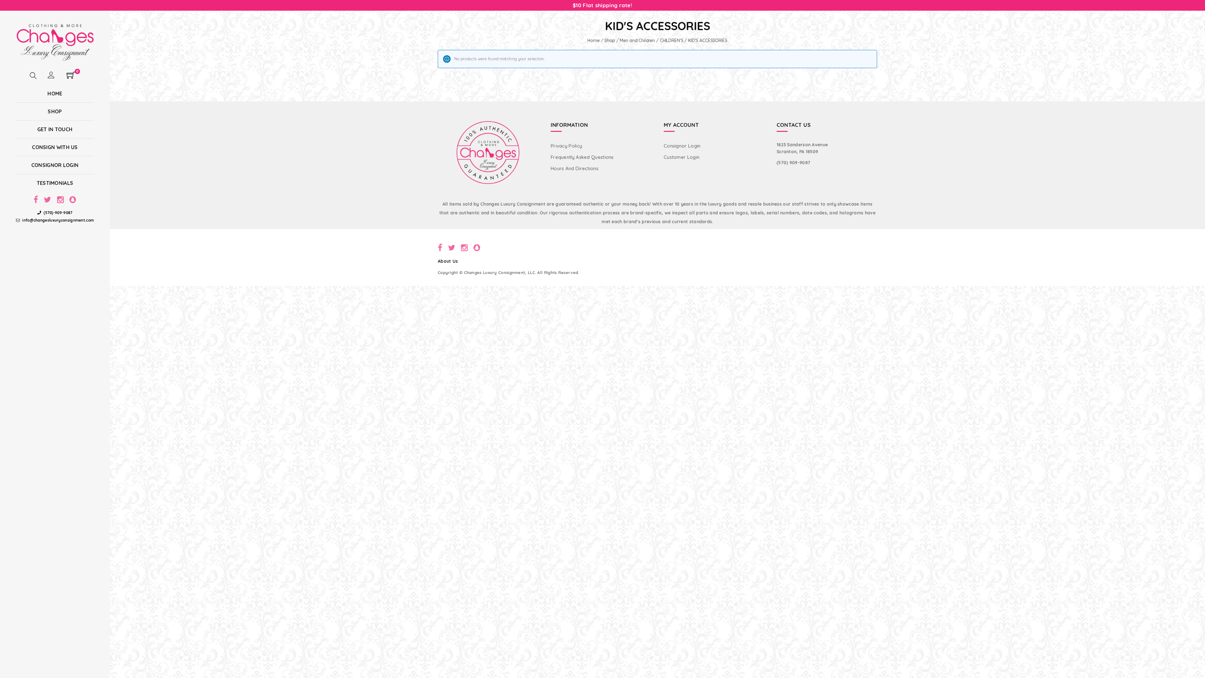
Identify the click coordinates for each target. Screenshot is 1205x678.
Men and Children (637, 40)
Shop (609, 40)
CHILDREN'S (671, 40)
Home (593, 40)
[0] (71, 77)
